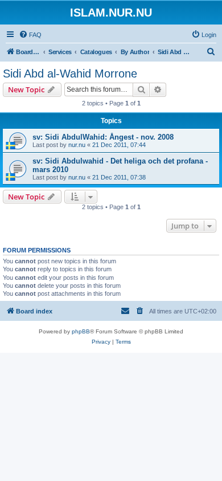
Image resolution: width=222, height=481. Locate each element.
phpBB (81, 331)
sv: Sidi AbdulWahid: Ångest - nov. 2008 (103, 137)
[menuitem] (30, 35)
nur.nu (76, 144)
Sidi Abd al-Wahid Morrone (70, 73)
